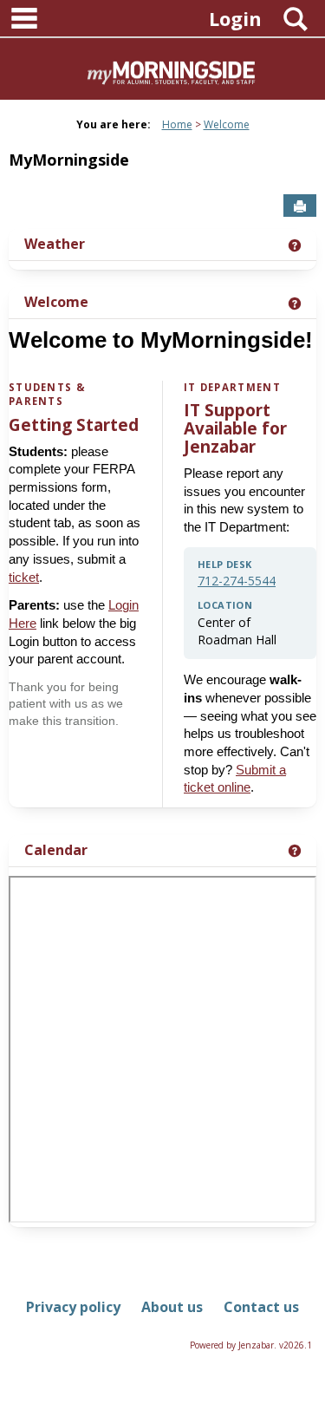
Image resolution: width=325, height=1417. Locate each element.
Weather (54, 243)
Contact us (261, 1306)
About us (172, 1306)
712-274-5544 (237, 580)
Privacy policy (73, 1306)
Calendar (56, 849)
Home (177, 124)
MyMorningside (69, 159)
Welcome (227, 124)
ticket (24, 577)
